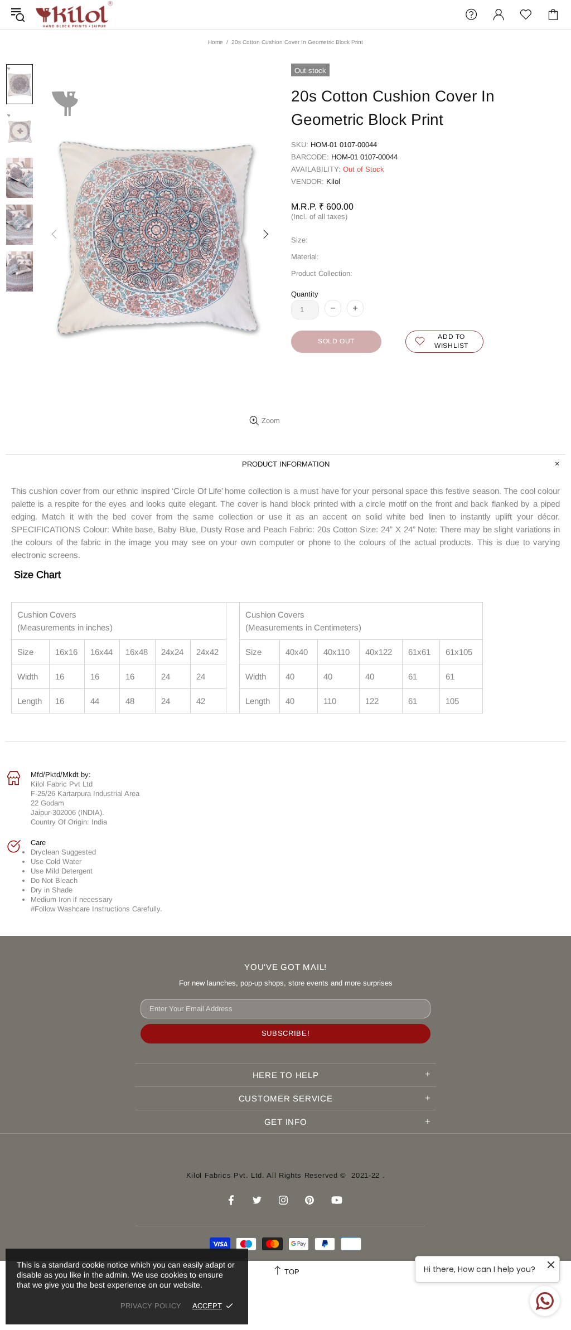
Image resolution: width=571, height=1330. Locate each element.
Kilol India (74, 14)
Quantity (304, 294)
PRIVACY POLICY (150, 1306)
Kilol (333, 181)
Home (215, 42)
